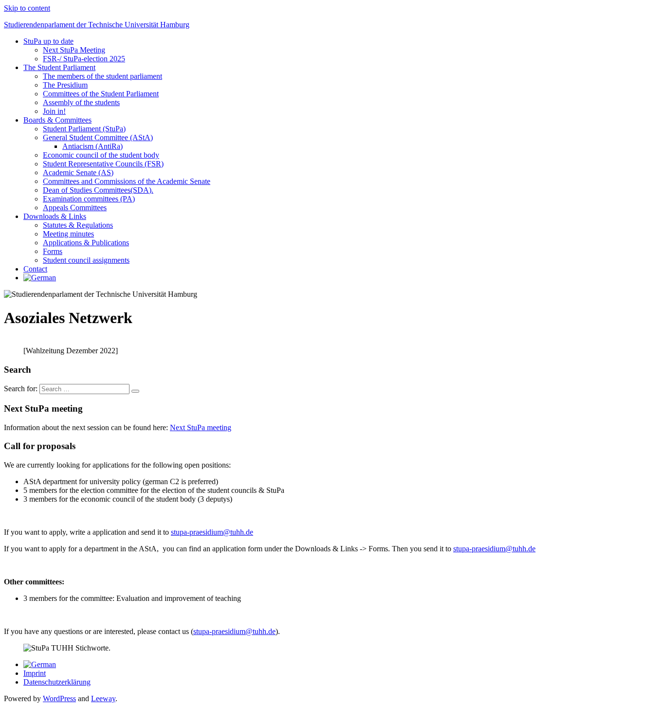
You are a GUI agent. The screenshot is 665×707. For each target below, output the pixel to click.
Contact (35, 269)
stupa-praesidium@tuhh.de (212, 532)
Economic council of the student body (101, 155)
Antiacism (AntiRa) (92, 146)
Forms (52, 251)
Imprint (34, 673)
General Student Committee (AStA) (98, 137)
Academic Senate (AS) (78, 172)
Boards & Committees (57, 120)
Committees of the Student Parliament (101, 94)
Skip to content (27, 8)
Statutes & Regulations (78, 225)
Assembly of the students (81, 102)
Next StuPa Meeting (74, 50)
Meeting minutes (68, 234)
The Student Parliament (59, 67)
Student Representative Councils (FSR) (103, 164)
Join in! (54, 111)
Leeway (103, 698)
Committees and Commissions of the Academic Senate (126, 181)
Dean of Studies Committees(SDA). (98, 190)
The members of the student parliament (102, 76)
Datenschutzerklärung (57, 682)
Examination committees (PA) (89, 199)
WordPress (59, 698)
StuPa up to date (48, 41)
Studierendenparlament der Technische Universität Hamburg (96, 24)
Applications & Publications (86, 242)
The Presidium (65, 85)
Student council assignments (86, 260)
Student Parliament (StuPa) (84, 129)
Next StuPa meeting (200, 427)
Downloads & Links (54, 216)
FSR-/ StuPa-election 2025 (84, 58)
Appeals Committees (75, 207)
